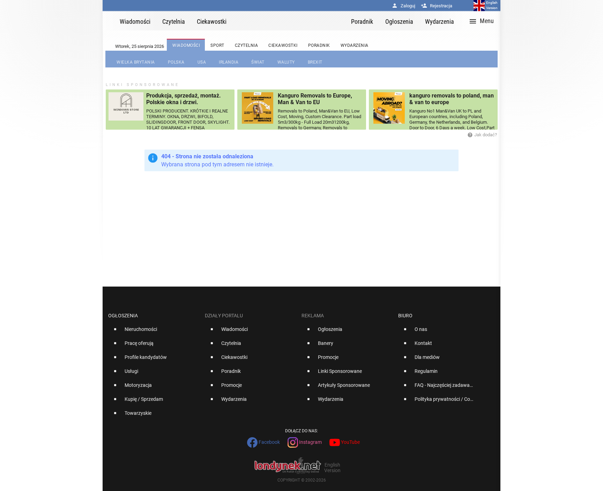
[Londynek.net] (291, 21)
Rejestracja (436, 5)
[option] (153, 332)
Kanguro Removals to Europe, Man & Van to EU (315, 99)
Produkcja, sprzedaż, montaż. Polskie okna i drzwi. (183, 99)
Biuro (405, 315)
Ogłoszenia (123, 315)
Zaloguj (403, 5)
